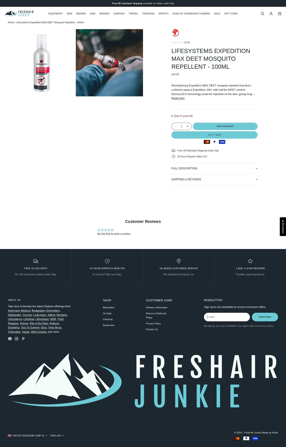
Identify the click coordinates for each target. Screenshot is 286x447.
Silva (44, 327)
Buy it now (214, 135)
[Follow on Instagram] (17, 339)
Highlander (14, 315)
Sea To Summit (30, 327)
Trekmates (14, 331)
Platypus (13, 323)
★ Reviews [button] (283, 226)
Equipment (108, 325)
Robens (54, 323)
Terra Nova (54, 327)
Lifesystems (15, 319)
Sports (163, 13)
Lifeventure (42, 319)
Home (11, 22)
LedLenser (39, 315)
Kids (92, 13)
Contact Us (152, 329)
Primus (24, 323)
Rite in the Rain (39, 323)
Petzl (61, 319)
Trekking (148, 13)
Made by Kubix (270, 432)
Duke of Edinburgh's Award (191, 13)
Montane (62, 315)
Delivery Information (156, 307)
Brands (104, 13)
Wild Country (38, 331)
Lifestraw (29, 319)
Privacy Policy (153, 323)
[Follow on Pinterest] (23, 339)
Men (69, 13)
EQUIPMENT (55, 13)
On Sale (107, 313)
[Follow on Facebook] (10, 339)
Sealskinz (14, 327)
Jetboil (51, 315)
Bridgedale (38, 310)
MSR (53, 319)
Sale (217, 13)
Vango (26, 331)
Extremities (53, 310)
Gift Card (231, 13)
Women (81, 13)
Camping (119, 13)
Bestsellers (109, 307)
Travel (133, 13)
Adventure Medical (19, 310)
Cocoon (27, 315)
